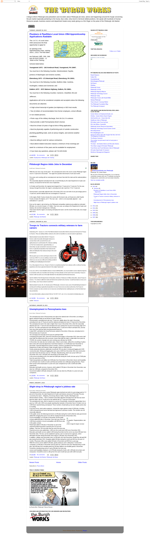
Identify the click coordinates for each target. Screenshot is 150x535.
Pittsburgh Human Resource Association (102, 126)
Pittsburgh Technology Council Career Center (103, 128)
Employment (37, 157)
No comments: (41, 155)
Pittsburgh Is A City (96, 89)
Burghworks (93, 57)
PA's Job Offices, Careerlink (98, 124)
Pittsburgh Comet (95, 87)
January (96, 188)
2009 (94, 212)
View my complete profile (97, 180)
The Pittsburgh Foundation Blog (99, 104)
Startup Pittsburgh (96, 100)
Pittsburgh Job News (39, 378)
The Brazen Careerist (96, 138)
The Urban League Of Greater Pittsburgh (102, 146)
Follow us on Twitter (115, 51)
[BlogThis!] (52, 155)
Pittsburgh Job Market (40, 216)
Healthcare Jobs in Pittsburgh (99, 120)
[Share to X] (54, 155)
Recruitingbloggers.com (97, 132)
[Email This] (51, 155)
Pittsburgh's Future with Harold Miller (101, 97)
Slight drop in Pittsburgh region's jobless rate (52, 386)
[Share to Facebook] (56, 155)
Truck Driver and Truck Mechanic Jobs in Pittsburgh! (105, 148)
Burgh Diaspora (95, 75)
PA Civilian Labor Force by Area (99, 122)
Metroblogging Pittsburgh (97, 81)
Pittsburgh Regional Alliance (98, 91)
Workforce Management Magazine (100, 152)
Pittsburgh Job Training (47, 157)
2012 (94, 206)
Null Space (94, 83)
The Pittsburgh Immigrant (98, 106)
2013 (94, 186)
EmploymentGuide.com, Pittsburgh (102, 170)
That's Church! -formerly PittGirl (99, 102)
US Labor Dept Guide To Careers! (100, 150)
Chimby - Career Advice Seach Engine (101, 116)
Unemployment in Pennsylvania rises (48, 309)
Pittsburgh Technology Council (99, 93)
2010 (94, 210)
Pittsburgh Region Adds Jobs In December (51, 164)
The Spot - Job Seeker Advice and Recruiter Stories (105, 143)
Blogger (85, 530)
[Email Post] (47, 155)
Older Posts (82, 462)
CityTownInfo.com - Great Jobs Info (100, 118)
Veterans (36, 300)
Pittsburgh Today (95, 95)
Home (31, 26)
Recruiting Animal (95, 130)
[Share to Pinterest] (57, 155)
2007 (94, 217)
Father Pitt (93, 77)
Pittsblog (93, 85)
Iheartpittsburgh (95, 79)
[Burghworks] (104, 68)
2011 (94, 208)
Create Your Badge (101, 57)
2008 (94, 215)
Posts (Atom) (40, 466)
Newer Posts (34, 462)
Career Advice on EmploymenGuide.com (102, 114)
